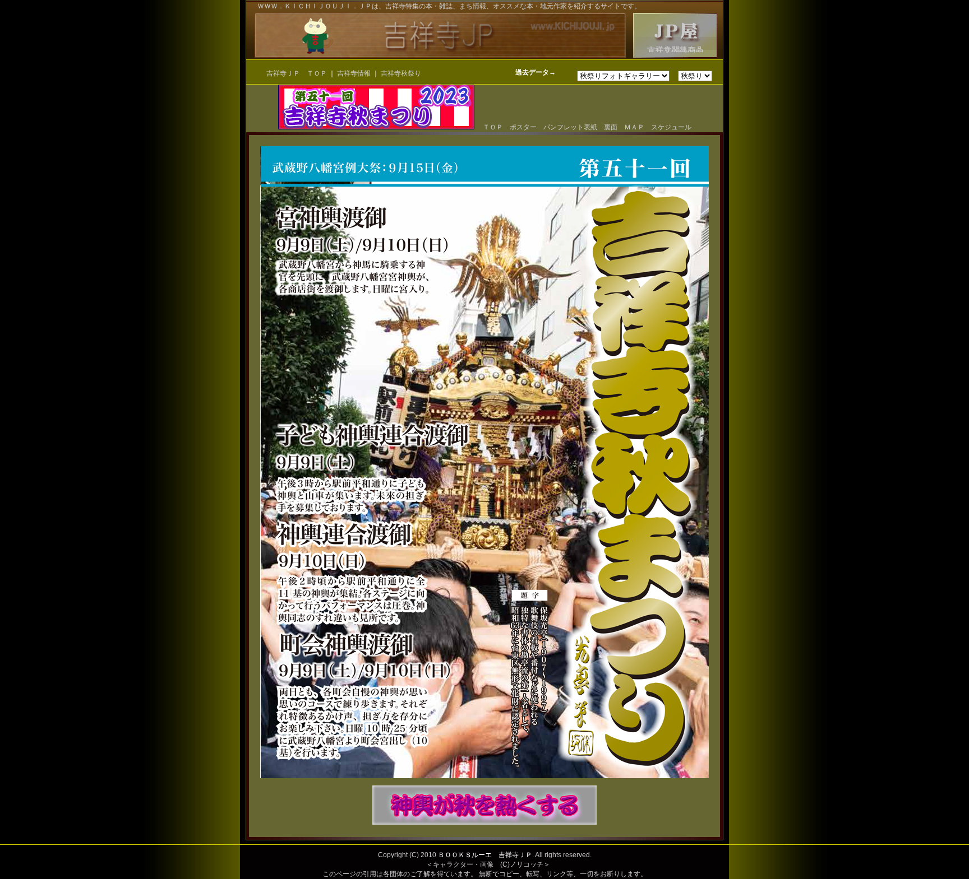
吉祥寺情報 (354, 73)
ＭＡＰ (634, 127)
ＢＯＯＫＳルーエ (465, 855)
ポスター (523, 127)
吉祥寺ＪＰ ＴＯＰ (296, 73)
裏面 (610, 127)
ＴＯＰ (489, 127)
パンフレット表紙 (570, 127)
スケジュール (671, 127)
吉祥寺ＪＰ (515, 855)
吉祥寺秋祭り (401, 73)
